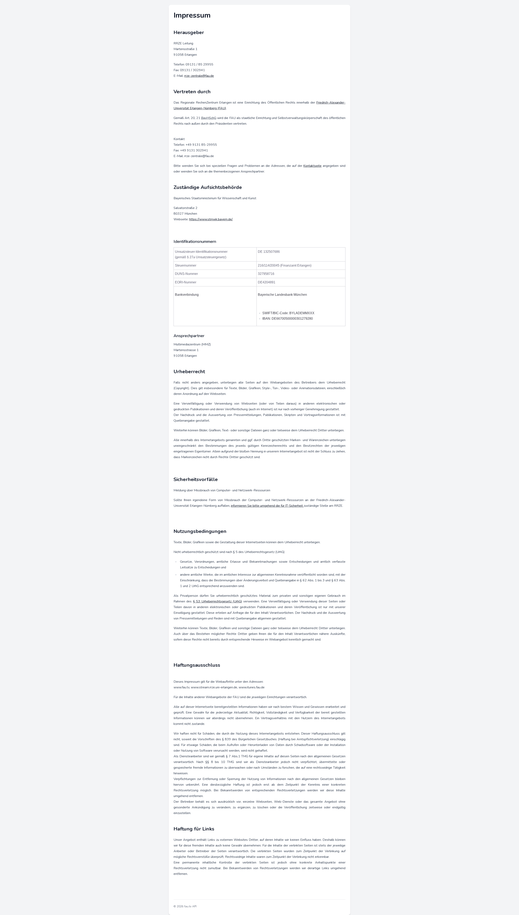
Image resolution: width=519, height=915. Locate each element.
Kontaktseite (312, 166)
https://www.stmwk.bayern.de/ (211, 219)
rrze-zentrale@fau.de (199, 76)
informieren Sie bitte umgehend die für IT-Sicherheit (267, 506)
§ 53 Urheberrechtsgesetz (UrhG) (217, 601)
